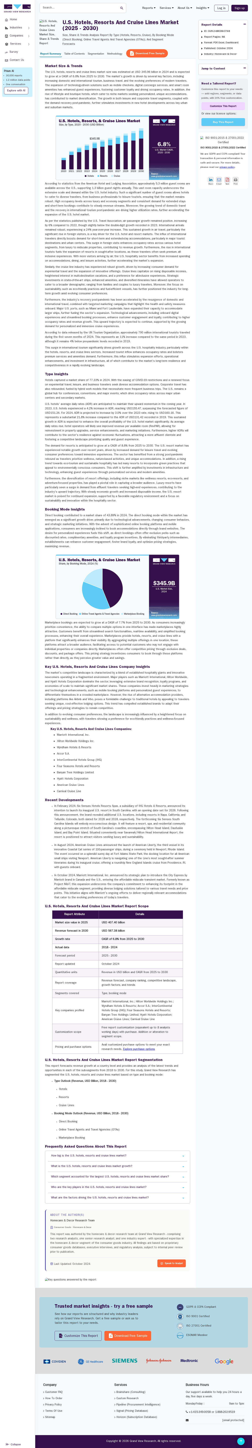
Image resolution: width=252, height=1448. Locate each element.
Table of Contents (74, 53)
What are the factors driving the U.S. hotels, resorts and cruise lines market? (100, 1198)
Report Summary (50, 53)
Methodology (114, 53)
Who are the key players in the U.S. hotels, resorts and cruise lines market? (98, 1187)
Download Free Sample (150, 53)
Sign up (239, 8)
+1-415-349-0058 (200, 1412)
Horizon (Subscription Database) (136, 1417)
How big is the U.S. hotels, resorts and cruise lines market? (88, 1156)
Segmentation (96, 53)
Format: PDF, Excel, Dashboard (221, 42)
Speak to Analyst (174, 1263)
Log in (221, 8)
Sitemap (50, 1417)
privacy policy (227, 167)
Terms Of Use (53, 1411)
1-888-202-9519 (225, 1412)
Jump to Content (213, 68)
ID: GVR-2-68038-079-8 (217, 31)
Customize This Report (223, 106)
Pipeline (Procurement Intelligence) (138, 1405)
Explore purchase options (139, 1049)
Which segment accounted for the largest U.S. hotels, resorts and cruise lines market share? (110, 1177)
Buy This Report (223, 122)
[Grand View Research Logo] (17, 8)
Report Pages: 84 (214, 37)
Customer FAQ (54, 1392)
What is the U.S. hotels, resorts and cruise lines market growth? (91, 1166)
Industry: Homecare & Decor (220, 54)
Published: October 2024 (218, 48)
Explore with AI (16, 91)
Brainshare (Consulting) (130, 1392)
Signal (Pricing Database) (132, 1411)
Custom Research (127, 1398)
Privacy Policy (53, 1405)
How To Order (53, 1398)
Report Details (211, 25)
